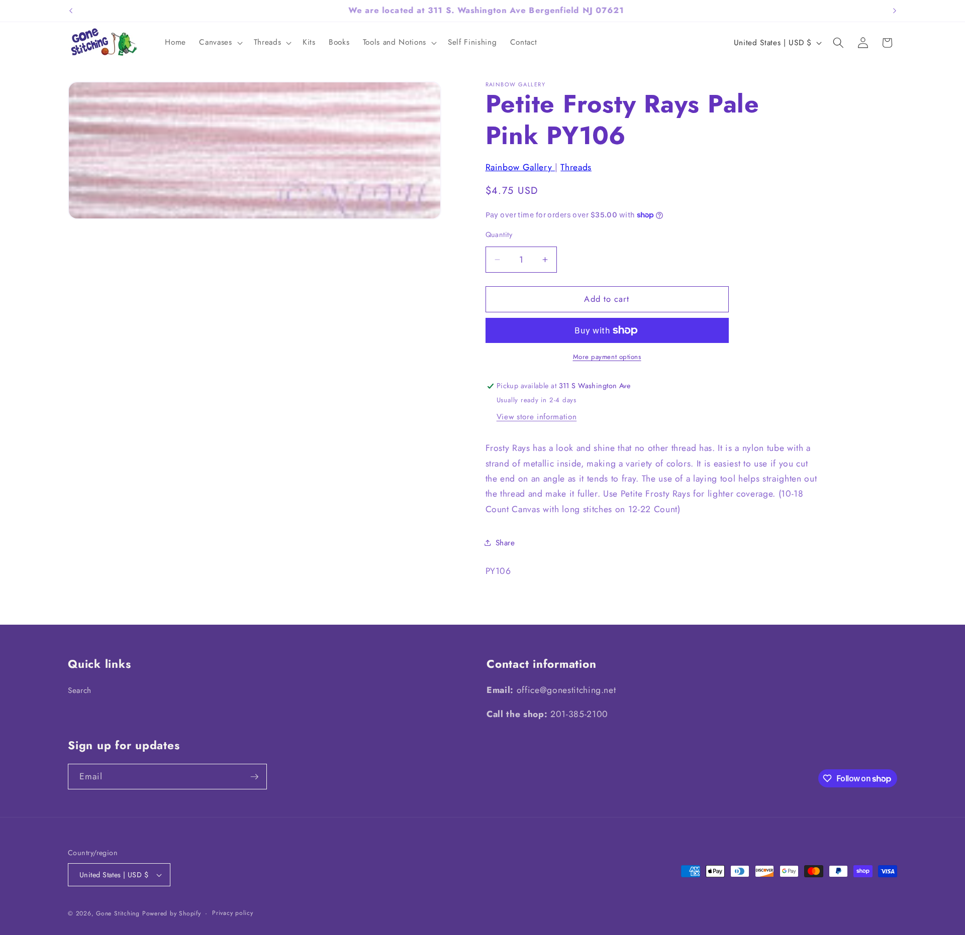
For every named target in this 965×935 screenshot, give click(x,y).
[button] (219, 42)
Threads (576, 167)
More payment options (607, 357)
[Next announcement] (895, 10)
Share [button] (505, 542)
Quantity (499, 234)
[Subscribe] (254, 777)
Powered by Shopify (171, 913)
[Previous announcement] (71, 10)
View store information (537, 416)
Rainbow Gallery (520, 167)
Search (79, 690)
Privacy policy (232, 912)
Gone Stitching (118, 913)
